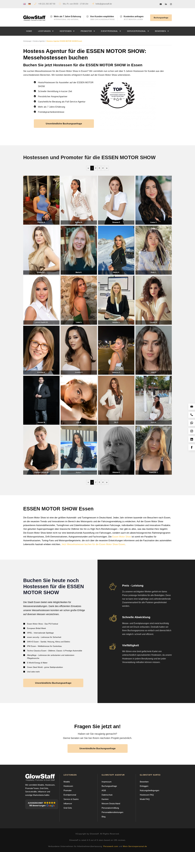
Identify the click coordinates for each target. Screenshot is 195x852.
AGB (104, 790)
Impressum (107, 782)
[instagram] (171, 4)
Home (29, 31)
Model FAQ (145, 799)
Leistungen (44, 31)
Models (67, 782)
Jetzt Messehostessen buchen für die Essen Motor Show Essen (93, 544)
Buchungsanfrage (161, 18)
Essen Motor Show (121, 536)
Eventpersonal (109, 31)
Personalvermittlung (110, 808)
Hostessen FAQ (147, 795)
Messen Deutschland (111, 803)
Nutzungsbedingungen (149, 790)
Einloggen (144, 786)
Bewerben (160, 31)
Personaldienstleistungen (112, 812)
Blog (103, 816)
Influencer (68, 803)
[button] (41, 804)
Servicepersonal (136, 31)
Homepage (27, 41)
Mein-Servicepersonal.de (135, 846)
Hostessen (66, 31)
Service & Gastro (71, 799)
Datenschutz (107, 795)
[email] (161, 4)
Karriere (105, 799)
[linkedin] (166, 4)
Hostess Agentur (39, 41)
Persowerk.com (110, 846)
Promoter (86, 31)
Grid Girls (68, 808)
